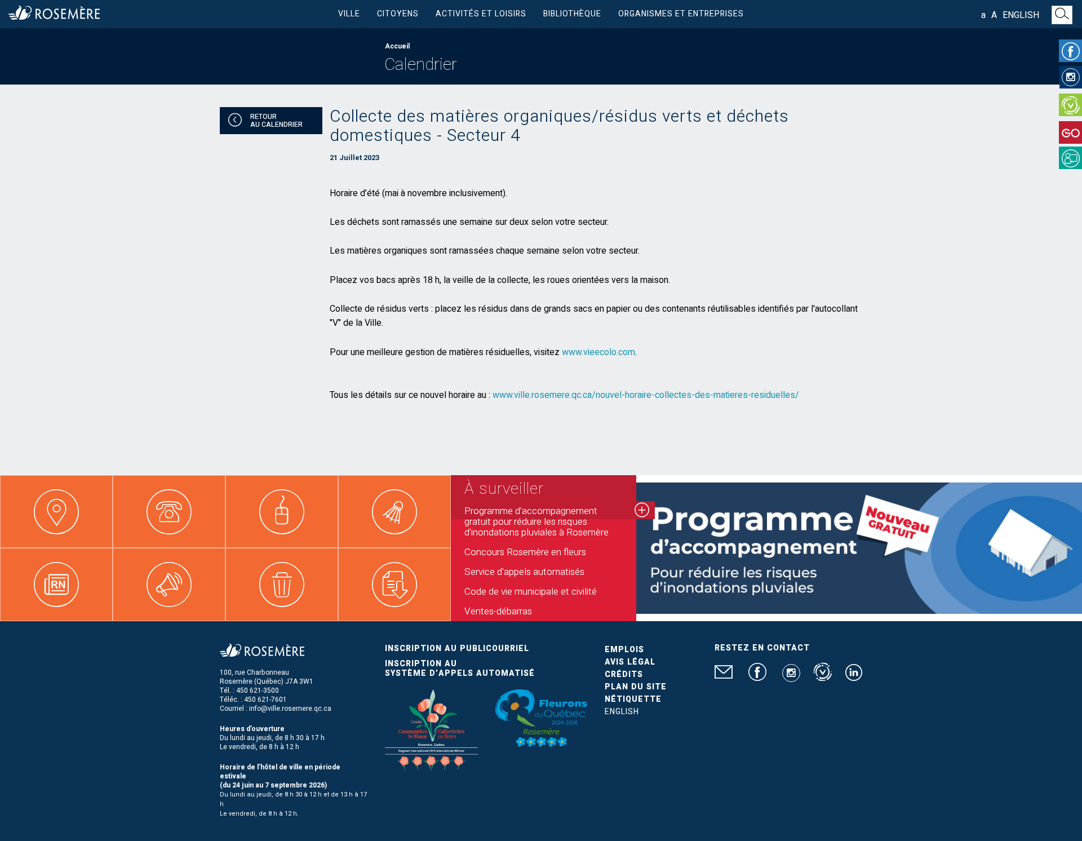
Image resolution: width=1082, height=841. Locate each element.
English (1021, 15)
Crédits (624, 674)
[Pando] (1070, 158)
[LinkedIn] (853, 677)
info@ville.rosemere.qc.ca (290, 708)
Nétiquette (633, 699)
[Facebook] (1070, 50)
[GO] (1070, 132)
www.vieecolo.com (598, 352)
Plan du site (636, 687)
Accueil (397, 46)
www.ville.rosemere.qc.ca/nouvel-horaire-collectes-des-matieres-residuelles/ (646, 395)
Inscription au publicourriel (457, 648)
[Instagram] (1070, 77)
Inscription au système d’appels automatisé (460, 668)
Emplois (624, 650)
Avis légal (630, 662)
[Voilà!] (1070, 105)
